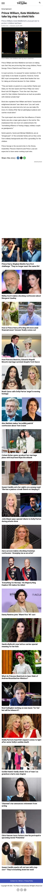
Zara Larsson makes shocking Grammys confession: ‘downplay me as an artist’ (18, 552)
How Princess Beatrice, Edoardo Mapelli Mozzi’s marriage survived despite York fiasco (21, 361)
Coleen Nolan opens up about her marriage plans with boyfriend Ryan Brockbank (19, 456)
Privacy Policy (28, 881)
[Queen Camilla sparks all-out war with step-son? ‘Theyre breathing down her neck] (21, 853)
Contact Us (13, 881)
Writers (21, 881)
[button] (18, 158)
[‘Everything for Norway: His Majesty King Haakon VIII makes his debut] (21, 569)
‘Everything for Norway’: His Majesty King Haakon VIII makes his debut (19, 584)
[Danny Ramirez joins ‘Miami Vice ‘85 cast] (21, 601)
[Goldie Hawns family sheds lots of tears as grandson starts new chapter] (21, 758)
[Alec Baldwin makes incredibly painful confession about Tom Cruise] (21, 409)
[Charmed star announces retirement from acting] (21, 789)
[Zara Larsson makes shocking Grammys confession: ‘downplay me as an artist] (21, 537)
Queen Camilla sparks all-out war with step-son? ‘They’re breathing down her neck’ (20, 868)
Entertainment (7, 9)
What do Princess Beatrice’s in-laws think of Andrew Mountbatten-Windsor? (20, 677)
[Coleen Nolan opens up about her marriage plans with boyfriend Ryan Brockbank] (21, 441)
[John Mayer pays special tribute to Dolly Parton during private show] (21, 505)
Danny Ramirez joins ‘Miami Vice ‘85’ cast (18, 615)
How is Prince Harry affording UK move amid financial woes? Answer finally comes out (20, 329)
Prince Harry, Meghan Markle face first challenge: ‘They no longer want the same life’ (21, 265)
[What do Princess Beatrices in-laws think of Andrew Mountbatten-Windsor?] (21, 662)
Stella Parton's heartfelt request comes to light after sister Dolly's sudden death (21, 741)
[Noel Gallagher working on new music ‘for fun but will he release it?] (21, 694)
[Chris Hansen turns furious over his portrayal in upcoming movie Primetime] (21, 821)
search (40, 3)
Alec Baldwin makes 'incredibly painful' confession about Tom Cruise (17, 424)
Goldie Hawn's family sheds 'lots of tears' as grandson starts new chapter (20, 773)
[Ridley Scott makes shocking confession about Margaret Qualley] (21, 282)
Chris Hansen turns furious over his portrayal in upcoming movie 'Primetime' (21, 836)
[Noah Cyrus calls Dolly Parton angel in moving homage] (21, 377)
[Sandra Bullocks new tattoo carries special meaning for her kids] (21, 630)
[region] (21, 178)
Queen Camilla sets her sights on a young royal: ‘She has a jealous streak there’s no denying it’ (21, 488)
